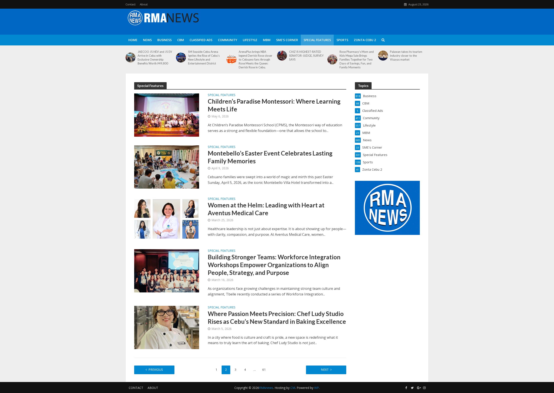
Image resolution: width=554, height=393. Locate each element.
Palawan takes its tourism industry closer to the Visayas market (406, 55)
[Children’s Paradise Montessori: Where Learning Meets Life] (166, 114)
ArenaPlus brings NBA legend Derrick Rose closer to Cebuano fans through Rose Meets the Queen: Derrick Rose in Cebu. (255, 59)
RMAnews (266, 388)
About (144, 4)
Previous (155, 369)
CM (292, 388)
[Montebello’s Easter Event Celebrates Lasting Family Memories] (166, 166)
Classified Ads (201, 40)
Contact (130, 4)
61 (264, 369)
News (147, 40)
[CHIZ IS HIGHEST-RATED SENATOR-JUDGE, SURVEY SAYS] (282, 56)
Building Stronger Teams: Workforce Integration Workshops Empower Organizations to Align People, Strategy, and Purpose (274, 264)
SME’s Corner (287, 40)
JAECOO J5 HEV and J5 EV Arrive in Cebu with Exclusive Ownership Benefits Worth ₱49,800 (155, 57)
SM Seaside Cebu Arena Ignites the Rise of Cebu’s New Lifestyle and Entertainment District (204, 57)
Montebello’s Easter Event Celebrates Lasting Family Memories (270, 157)
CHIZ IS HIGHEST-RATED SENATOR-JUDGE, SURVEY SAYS (306, 55)
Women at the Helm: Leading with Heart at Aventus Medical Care (266, 209)
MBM (267, 40)
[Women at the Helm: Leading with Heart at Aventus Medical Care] (166, 218)
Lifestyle (250, 40)
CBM (180, 40)
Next (325, 369)
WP (316, 388)
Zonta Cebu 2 (365, 40)
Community (227, 40)
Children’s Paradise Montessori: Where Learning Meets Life (274, 105)
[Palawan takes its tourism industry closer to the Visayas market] (383, 56)
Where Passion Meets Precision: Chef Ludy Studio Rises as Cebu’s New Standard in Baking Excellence (277, 317)
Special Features (317, 40)
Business (164, 40)
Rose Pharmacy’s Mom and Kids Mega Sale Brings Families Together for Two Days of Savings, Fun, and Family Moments (357, 59)
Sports (342, 40)
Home (132, 40)
